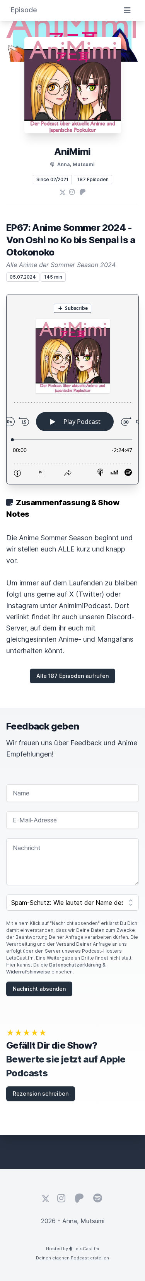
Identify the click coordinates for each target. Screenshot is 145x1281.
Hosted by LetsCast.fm (72, 1248)
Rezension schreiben (40, 1093)
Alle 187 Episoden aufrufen (72, 675)
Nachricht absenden (39, 988)
